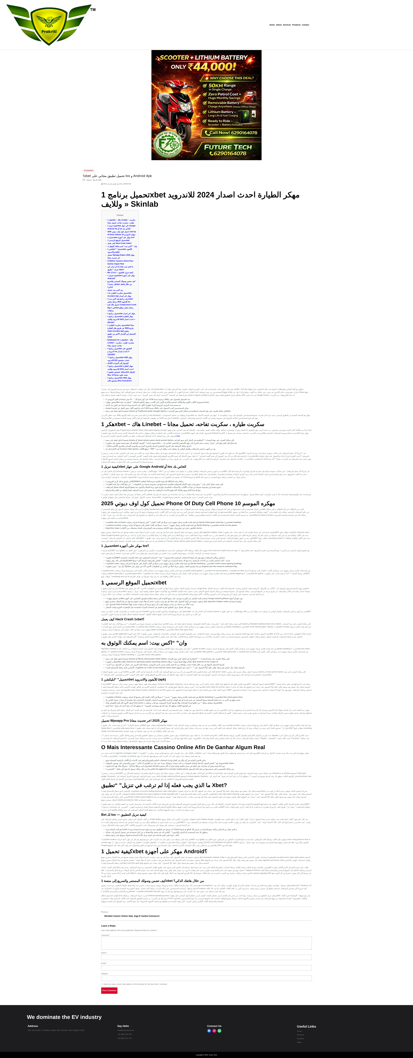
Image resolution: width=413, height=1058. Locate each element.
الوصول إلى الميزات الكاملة (118, 363)
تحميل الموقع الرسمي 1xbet (118, 240)
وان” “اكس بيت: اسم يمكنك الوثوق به (122, 246)
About (299, 1042)
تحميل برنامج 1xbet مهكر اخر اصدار (121, 314)
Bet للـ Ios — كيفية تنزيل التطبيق (120, 273)
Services (300, 1035)
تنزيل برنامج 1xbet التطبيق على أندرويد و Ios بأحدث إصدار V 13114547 (119, 351)
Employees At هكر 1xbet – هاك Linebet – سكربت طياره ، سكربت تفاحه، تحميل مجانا (120, 343)
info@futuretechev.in (125, 1030)
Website (104, 974)
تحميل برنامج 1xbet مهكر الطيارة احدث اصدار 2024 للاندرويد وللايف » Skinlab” (121, 319)
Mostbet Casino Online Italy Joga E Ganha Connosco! (132, 916)
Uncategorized (88, 170)
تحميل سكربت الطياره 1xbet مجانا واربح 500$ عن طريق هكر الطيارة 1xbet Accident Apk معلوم (120, 328)
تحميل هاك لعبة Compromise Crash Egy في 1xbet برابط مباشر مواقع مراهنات (121, 308)
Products (300, 1039)
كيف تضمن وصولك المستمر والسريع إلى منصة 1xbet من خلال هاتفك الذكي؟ (121, 284)
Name (104, 953)
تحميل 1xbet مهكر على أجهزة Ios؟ (121, 237)
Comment (105, 935)
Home (299, 1031)
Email (104, 963)
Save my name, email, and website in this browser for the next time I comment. (135, 984)
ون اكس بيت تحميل (115, 290)
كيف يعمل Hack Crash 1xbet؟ (119, 243)
